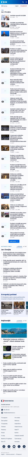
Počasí (3, 432)
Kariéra (16, 432)
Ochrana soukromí (10, 454)
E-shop (3, 435)
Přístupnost (19, 454)
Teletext (3, 426)
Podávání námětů (19, 435)
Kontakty (17, 441)
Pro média (17, 417)
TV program (4, 417)
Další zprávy (13, 241)
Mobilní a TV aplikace (6, 438)
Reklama (17, 420)
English (2, 454)
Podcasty (3, 429)
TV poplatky (4, 423)
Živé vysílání (4, 420)
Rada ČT (17, 429)
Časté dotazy (18, 438)
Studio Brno (18, 423)
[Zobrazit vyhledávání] (23, 2)
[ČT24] (4, 2)
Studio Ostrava (18, 426)
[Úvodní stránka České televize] (7, 401)
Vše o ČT (3, 441)
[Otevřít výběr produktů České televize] (26, 2)
